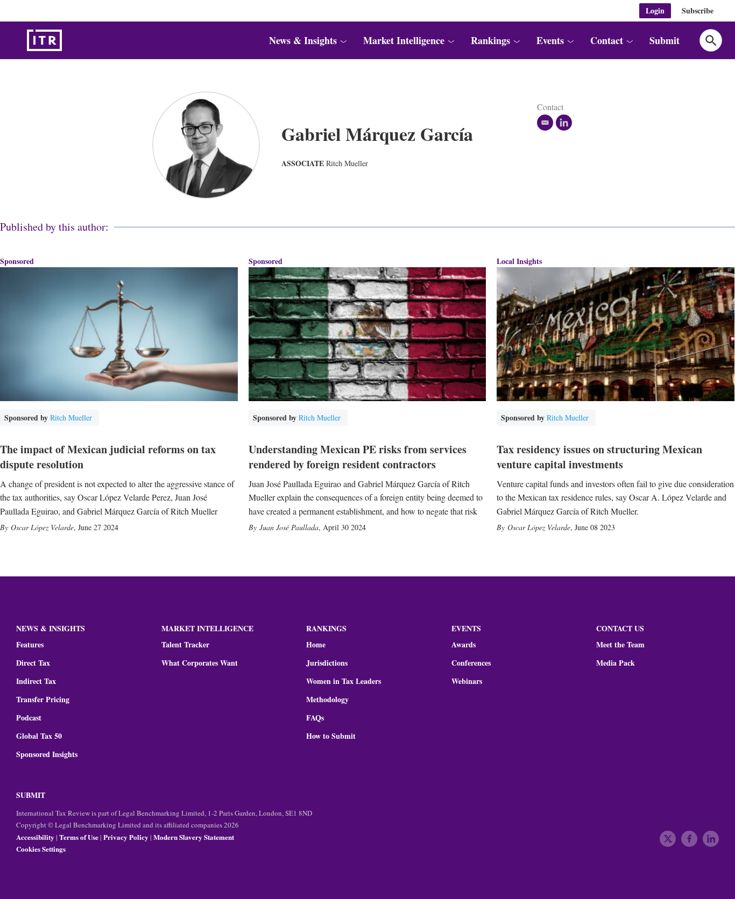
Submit (664, 40)
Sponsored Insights (46, 754)
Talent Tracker (185, 644)
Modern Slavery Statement (193, 837)
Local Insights (519, 261)
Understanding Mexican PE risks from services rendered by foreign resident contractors (358, 456)
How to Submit (331, 736)
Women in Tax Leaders (343, 681)
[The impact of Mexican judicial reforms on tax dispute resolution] (119, 334)
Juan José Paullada (289, 527)
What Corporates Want (199, 663)
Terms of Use (78, 837)
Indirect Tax (36, 681)
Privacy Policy (126, 837)
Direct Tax (33, 663)
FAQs (315, 718)
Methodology (327, 699)
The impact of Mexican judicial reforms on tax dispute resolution (108, 456)
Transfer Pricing (42, 699)
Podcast (28, 718)
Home (316, 644)
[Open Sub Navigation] (343, 40)
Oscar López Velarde (42, 527)
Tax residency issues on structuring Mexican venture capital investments (599, 456)
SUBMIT (30, 795)
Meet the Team (620, 644)
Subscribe (697, 10)
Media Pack (615, 663)
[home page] (70, 40)
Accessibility (35, 837)
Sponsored (17, 261)
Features (30, 644)
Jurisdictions (327, 663)
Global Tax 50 (39, 736)
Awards (463, 644)
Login (655, 10)
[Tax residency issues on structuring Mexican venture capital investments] (615, 334)
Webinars (466, 681)
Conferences (471, 663)
